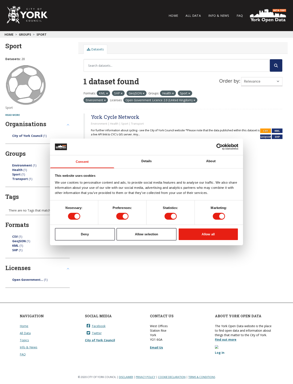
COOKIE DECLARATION (172, 377)
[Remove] (107, 93)
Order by (229, 80)
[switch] (122, 216)
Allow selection (146, 234)
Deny (85, 234)
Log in (219, 353)
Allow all (208, 234)
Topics (24, 340)
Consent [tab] (82, 161)
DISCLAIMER (126, 377)
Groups (25, 34)
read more (12, 114)
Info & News (218, 15)
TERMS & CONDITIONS (201, 377)
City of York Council (100, 340)
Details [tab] (146, 161)
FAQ (240, 15)
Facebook (99, 326)
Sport (41, 34)
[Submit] (276, 65)
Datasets (97, 49)
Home (173, 15)
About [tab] (211, 161)
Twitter (97, 333)
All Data (193, 15)
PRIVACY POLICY (145, 377)
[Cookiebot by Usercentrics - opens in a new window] (219, 147)
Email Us (156, 347)
